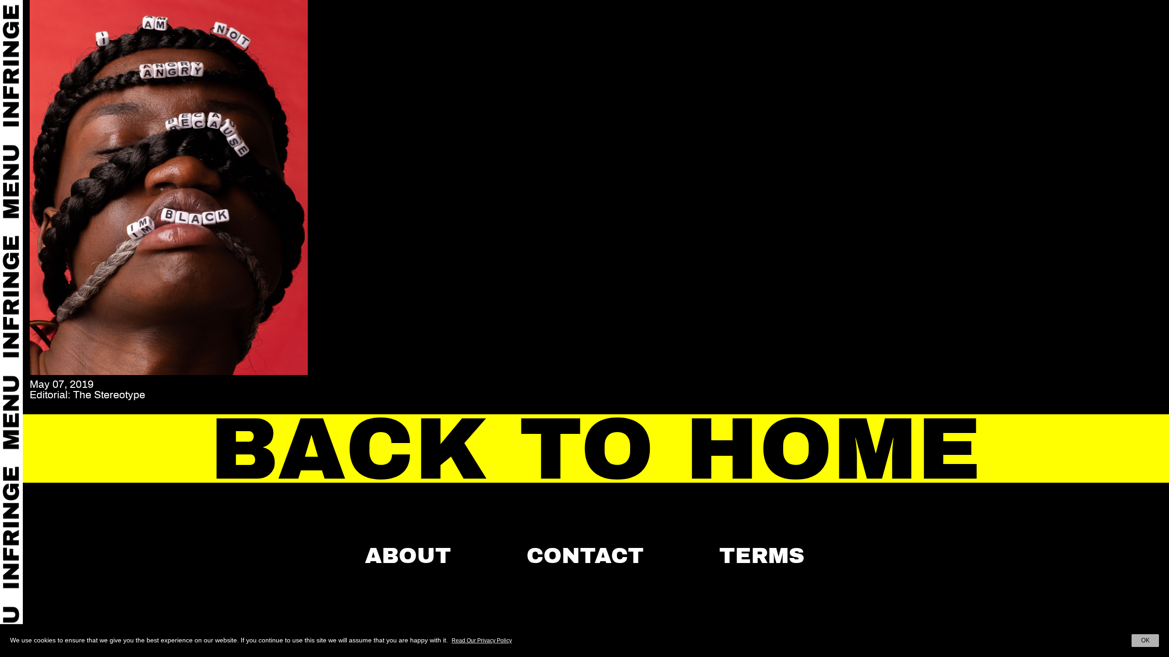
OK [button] (1145, 640)
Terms (762, 555)
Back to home (596, 449)
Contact (585, 555)
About (408, 555)
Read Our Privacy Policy (482, 640)
